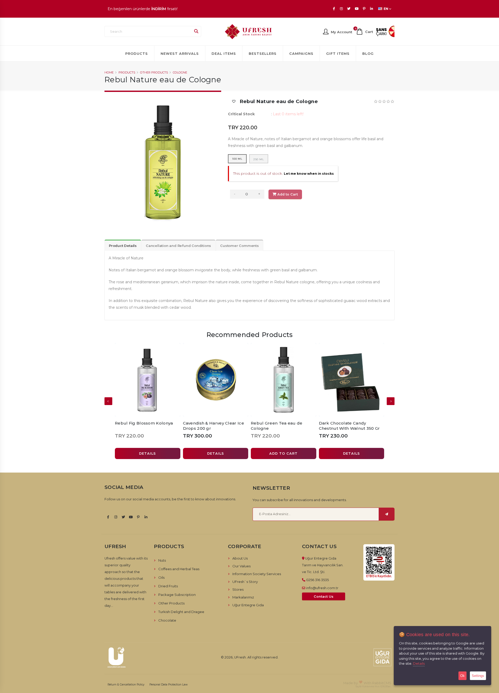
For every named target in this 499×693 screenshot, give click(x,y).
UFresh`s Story (245, 582)
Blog (368, 53)
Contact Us (323, 596)
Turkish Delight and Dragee (181, 612)
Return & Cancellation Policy (126, 684)
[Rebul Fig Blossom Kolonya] (147, 379)
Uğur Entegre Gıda (248, 605)
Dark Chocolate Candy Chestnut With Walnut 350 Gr (349, 426)
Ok (462, 676)
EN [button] (386, 9)
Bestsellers (263, 53)
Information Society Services (256, 574)
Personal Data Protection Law (168, 684)
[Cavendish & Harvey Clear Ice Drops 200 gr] (215, 379)
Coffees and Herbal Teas (178, 569)
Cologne (180, 72)
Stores (238, 589)
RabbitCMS (381, 683)
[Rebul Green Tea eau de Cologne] (283, 379)
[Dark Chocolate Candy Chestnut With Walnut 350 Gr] (351, 379)
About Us (240, 558)
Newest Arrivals (180, 53)
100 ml (237, 158)
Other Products (154, 72)
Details (419, 663)
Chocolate (167, 620)
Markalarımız (243, 597)
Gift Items (338, 53)
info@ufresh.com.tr (322, 588)
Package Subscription (177, 595)
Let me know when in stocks (309, 174)
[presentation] (108, 401)
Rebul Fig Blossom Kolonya (144, 423)
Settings (478, 676)
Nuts (162, 560)
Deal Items (224, 53)
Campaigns (301, 53)
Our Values (241, 566)
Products (136, 53)
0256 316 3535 (317, 580)
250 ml (258, 159)
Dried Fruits (168, 586)
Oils (161, 577)
